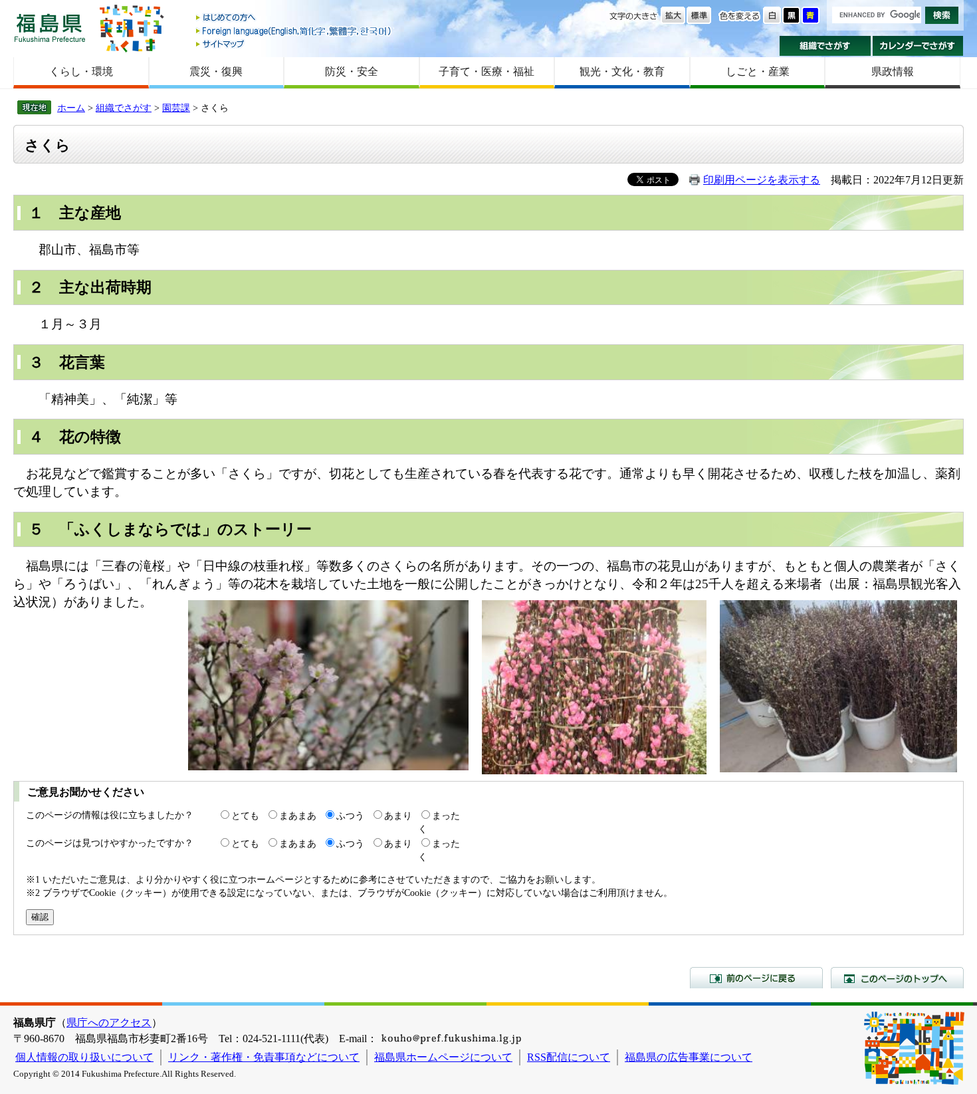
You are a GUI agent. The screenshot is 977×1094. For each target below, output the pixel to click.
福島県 (49, 27)
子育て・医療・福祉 (486, 71)
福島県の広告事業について (688, 1057)
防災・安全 (351, 71)
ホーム (71, 107)
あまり (398, 815)
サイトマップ (294, 43)
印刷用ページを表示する (761, 179)
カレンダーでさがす (918, 46)
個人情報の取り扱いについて (84, 1057)
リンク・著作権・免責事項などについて (264, 1057)
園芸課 (176, 107)
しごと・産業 (758, 71)
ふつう (350, 815)
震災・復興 (216, 71)
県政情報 (892, 71)
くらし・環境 (81, 71)
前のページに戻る (756, 977)
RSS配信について (568, 1057)
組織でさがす (825, 46)
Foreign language (294, 31)
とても (245, 815)
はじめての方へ (294, 18)
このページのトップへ (897, 977)
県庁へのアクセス (109, 1022)
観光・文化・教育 (622, 71)
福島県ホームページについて (443, 1057)
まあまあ (297, 815)
